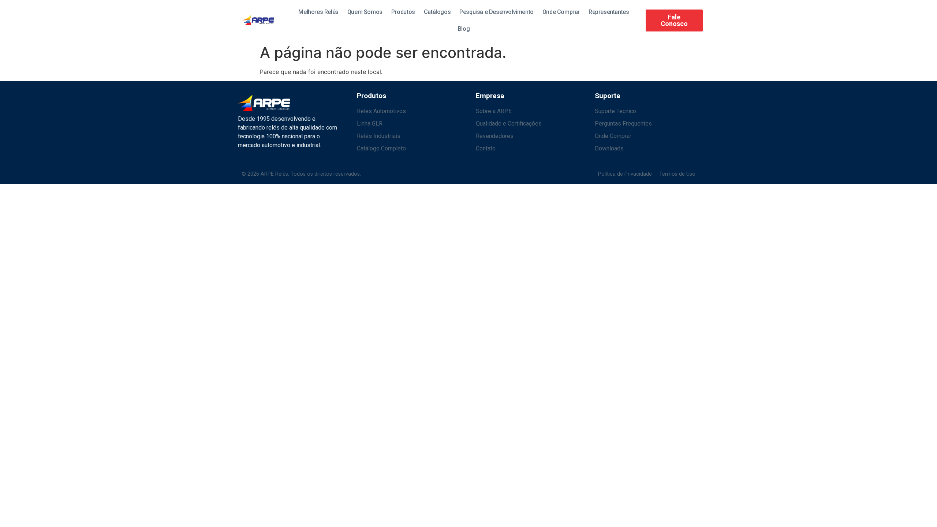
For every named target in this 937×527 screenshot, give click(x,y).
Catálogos (437, 11)
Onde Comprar (561, 11)
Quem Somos (364, 11)
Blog (464, 28)
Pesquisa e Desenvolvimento (496, 11)
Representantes (609, 11)
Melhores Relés (318, 11)
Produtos (403, 11)
